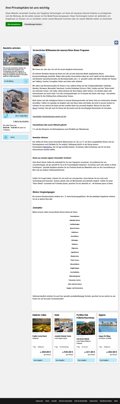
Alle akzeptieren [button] (14, 24)
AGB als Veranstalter (65, 401)
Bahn (116, 401)
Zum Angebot (38, 360)
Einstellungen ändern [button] (33, 24)
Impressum (39, 401)
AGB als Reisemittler (80, 401)
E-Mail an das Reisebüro (21, 121)
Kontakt (54, 401)
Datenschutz (94, 401)
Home (12, 137)
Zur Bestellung (8, 81)
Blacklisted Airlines (106, 401)
